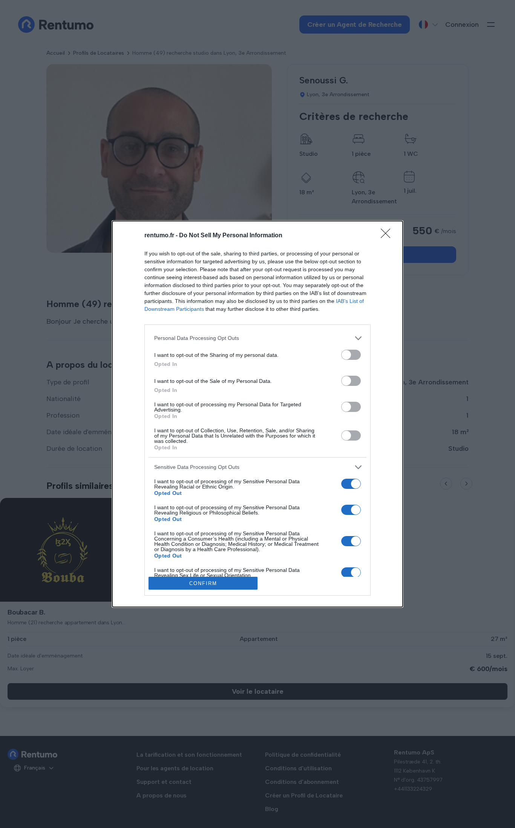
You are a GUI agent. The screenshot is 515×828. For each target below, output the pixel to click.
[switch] (351, 355)
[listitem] (257, 338)
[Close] (388, 236)
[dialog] (257, 414)
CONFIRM (203, 583)
